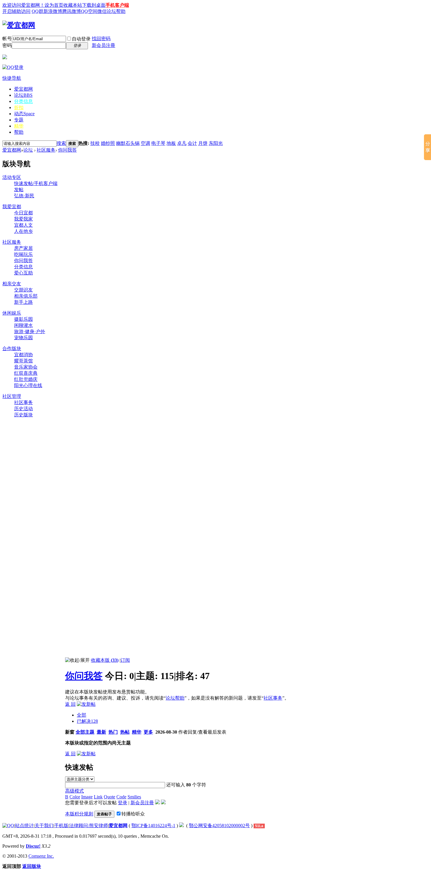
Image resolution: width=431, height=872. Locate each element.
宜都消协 (23, 354)
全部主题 (85, 732)
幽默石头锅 (128, 143)
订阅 (125, 660)
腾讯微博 (71, 11)
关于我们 (44, 825)
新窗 (69, 732)
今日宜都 (23, 212)
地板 (171, 143)
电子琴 (158, 143)
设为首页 (54, 5)
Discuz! (33, 846)
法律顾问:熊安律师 (88, 825)
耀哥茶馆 (23, 360)
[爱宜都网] (18, 25)
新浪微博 (52, 11)
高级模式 (74, 790)
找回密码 (101, 38)
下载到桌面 (94, 5)
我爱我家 (23, 218)
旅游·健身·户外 (29, 331)
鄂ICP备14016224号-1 (153, 825)
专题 (18, 119)
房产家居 (23, 248)
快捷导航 (11, 78)
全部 (81, 714)
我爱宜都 (11, 206)
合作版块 (11, 348)
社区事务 (23, 402)
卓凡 (181, 143)
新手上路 (23, 302)
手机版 (61, 825)
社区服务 (46, 149)
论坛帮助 (116, 11)
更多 (148, 732)
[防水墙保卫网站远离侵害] (181, 825)
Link (98, 796)
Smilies (134, 796)
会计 (192, 143)
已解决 (87, 721)
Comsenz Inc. (41, 856)
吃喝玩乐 (23, 254)
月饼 (203, 143)
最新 (101, 732)
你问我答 (67, 149)
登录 (122, 802)
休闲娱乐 (11, 313)
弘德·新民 (24, 195)
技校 (95, 143)
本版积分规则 (79, 813)
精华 (18, 125)
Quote (109, 796)
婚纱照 (108, 143)
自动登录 (81, 38)
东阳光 (216, 143)
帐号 (7, 38)
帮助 (18, 132)
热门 (113, 732)
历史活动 (23, 408)
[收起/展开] (77, 660)
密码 (7, 45)
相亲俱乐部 (26, 296)
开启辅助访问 (16, 11)
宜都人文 (23, 225)
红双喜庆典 (26, 373)
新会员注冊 (103, 45)
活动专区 (11, 177)
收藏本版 (104, 660)
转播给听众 (133, 813)
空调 (145, 143)
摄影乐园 (23, 319)
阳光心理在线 (28, 385)
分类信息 (23, 101)
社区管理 (11, 396)
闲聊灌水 (23, 325)
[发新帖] (86, 704)
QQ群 (37, 11)
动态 (24, 113)
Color (74, 796)
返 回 (70, 704)
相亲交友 (11, 283)
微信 (102, 11)
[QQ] (8, 825)
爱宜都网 (23, 88)
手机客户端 (117, 5)
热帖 (125, 732)
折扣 (18, 107)
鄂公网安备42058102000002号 (219, 825)
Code (121, 796)
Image (87, 796)
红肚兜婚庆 (26, 379)
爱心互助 (23, 272)
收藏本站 (72, 5)
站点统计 (24, 825)
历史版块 (23, 414)
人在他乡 (23, 231)
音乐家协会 (26, 366)
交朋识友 (23, 289)
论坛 (23, 95)
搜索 (61, 143)
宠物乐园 (23, 337)
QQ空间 (89, 11)
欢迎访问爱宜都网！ (23, 5)
